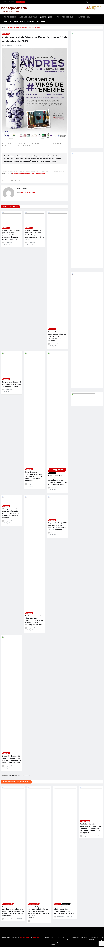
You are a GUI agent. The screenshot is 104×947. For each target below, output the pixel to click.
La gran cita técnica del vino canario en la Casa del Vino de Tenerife (11, 384)
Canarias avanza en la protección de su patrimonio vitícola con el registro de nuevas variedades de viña (11, 235)
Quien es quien (46, 17)
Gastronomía (84, 17)
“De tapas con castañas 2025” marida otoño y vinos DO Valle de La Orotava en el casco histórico (11, 513)
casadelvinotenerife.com (38, 173)
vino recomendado (66, 17)
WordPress (22, 937)
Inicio (3, 27)
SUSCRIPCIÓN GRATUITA (24, 21)
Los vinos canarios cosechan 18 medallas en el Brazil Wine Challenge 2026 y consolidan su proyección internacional (13, 911)
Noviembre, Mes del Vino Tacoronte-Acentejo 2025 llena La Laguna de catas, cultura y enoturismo (34, 620)
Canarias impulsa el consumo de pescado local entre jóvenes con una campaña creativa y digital (34, 235)
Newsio (28, 937)
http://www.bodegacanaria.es (27, 192)
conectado (11, 775)
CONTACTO (7, 21)
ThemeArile (36, 937)
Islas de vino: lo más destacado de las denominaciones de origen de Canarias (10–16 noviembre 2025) (57, 480)
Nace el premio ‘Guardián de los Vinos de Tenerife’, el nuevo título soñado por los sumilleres (34, 476)
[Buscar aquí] (102, 16)
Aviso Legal (42, 21)
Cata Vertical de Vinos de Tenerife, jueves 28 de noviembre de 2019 (23, 27)
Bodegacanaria (8, 45)
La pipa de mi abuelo (28, 17)
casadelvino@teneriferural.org (21, 173)
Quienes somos (9, 17)
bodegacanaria (14, 7)
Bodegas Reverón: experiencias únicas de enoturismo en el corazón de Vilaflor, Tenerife (57, 336)
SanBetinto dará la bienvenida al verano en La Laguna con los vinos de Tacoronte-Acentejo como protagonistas (90, 828)
